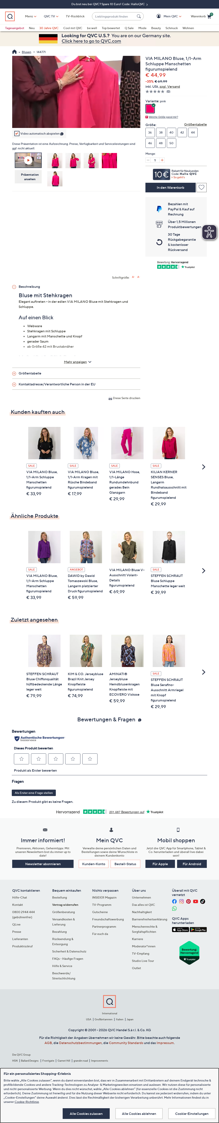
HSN (15, 1060)
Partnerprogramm (104, 926)
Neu (32, 28)
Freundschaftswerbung (108, 919)
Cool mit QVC (72, 28)
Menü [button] (29, 16)
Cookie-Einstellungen (192, 1113)
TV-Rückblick (75, 16)
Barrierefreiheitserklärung (149, 919)
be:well (92, 28)
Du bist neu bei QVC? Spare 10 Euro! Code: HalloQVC (108, 4)
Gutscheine (100, 912)
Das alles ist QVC (143, 904)
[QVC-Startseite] (14, 52)
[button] (164, 16)
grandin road (81, 1060)
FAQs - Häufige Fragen (67, 958)
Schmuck (172, 28)
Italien (119, 1019)
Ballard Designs (30, 1060)
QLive (16, 924)
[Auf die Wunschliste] (201, 187)
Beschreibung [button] (29, 286)
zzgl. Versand (170, 86)
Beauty (156, 28)
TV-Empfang (140, 953)
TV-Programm (101, 904)
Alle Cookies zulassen (86, 1113)
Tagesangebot (14, 28)
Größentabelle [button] (30, 373)
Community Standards (126, 1043)
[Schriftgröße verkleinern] (138, 277)
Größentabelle (195, 124)
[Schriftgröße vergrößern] (133, 277)
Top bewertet (111, 28)
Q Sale (129, 28)
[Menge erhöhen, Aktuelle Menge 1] (162, 160)
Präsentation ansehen (30, 177)
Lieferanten (20, 939)
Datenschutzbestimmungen (80, 1043)
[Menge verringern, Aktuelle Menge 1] (148, 160)
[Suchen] (139, 16)
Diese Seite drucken (126, 398)
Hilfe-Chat (19, 897)
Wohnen (188, 28)
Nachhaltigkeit (142, 912)
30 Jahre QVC (49, 28)
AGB (48, 1043)
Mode (142, 28)
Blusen (26, 52)
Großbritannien (103, 1019)
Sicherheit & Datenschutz (69, 951)
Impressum (165, 1043)
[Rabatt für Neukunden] (176, 173)
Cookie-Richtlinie (27, 1102)
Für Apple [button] (160, 864)
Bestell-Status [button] (125, 864)
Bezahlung (59, 931)
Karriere (137, 939)
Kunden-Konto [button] (93, 864)
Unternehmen (141, 897)
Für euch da (100, 934)
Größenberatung (63, 912)
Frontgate (48, 1060)
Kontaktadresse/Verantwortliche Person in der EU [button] (57, 384)
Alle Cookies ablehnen (139, 1113)
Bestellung (59, 897)
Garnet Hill (64, 1060)
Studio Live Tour (143, 961)
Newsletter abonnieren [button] (43, 864)
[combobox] (113, 16)
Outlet (136, 968)
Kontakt (17, 904)
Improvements (99, 1060)
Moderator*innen (143, 946)
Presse (16, 931)
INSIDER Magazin (104, 897)
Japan (130, 1019)
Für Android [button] (192, 864)
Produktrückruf (22, 946)
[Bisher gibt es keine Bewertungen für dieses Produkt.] (156, 91)
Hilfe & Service (62, 966)
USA (88, 1019)
